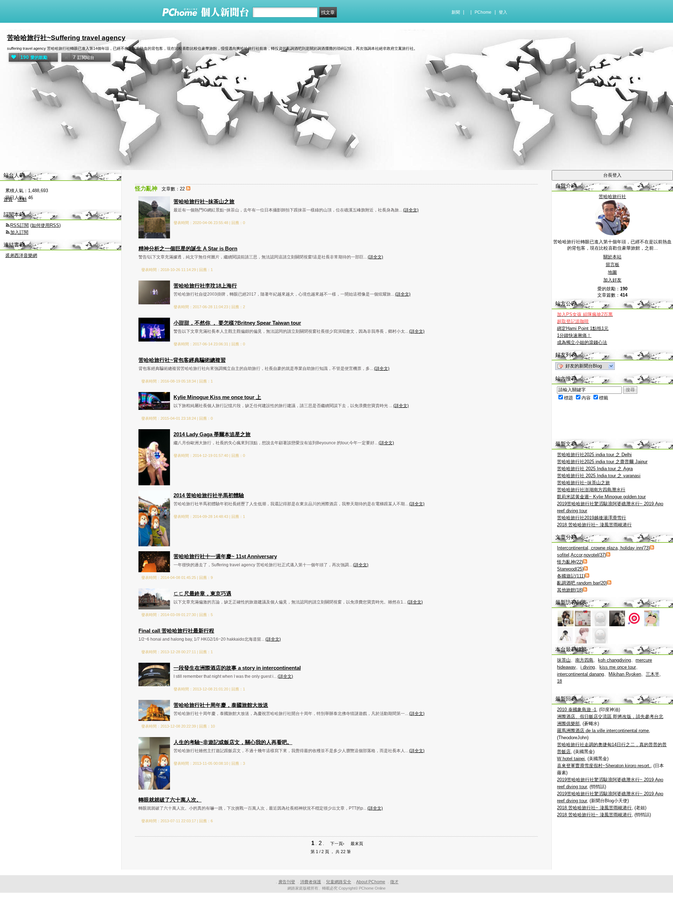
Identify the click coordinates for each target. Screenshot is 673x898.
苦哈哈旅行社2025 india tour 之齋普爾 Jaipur (602, 461)
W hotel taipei (571, 758)
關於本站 (612, 256)
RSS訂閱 (19, 225)
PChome (483, 12)
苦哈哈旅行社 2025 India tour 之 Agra (595, 468)
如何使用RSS (45, 225)
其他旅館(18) (570, 590)
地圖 (612, 272)
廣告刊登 (286, 881)
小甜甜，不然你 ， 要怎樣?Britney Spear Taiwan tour (237, 323)
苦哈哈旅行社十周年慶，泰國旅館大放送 (221, 705)
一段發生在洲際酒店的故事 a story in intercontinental (237, 668)
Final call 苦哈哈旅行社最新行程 (176, 631)
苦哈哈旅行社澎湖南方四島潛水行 (591, 489)
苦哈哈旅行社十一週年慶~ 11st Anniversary (225, 556)
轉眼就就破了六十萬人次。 (170, 800)
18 (559, 681)
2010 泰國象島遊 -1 (576, 709)
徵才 (394, 881)
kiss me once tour (617, 667)
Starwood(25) (570, 569)
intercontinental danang (580, 674)
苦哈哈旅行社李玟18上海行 (205, 286)
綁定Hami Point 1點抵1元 (583, 328)
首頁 (8, 199)
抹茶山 (564, 660)
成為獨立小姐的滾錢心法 (582, 342)
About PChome (370, 881)
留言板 (612, 264)
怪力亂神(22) (570, 562)
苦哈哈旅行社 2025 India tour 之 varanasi (598, 475)
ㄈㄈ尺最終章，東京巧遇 (202, 593)
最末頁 (357, 843)
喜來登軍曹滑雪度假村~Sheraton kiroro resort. (604, 765)
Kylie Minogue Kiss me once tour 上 (217, 397)
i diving (587, 667)
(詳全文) (411, 210)
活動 (22, 199)
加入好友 (612, 280)
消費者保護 (310, 881)
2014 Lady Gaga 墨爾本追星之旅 (212, 434)
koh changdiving (614, 660)
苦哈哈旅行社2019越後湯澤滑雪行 (591, 517)
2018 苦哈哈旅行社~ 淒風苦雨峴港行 (594, 524)
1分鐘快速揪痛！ (574, 335)
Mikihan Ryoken (625, 674)
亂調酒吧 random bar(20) (582, 583)
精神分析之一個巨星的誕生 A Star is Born (187, 248)
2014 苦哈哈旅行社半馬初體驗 (209, 495)
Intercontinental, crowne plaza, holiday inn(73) (603, 548)
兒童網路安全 (338, 881)
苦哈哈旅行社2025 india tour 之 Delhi (594, 454)
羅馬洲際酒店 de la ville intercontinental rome (603, 730)
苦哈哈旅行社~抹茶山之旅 (204, 201)
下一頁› (337, 843)
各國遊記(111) (571, 576)
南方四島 (584, 660)
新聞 (455, 12)
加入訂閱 (19, 232)
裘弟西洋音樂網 (21, 255)
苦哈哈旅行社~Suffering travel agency (66, 37)
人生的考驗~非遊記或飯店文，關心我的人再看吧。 (233, 742)
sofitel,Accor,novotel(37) (581, 555)
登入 (503, 12)
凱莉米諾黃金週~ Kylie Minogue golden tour (601, 496)
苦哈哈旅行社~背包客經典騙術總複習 (182, 360)
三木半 (652, 674)
